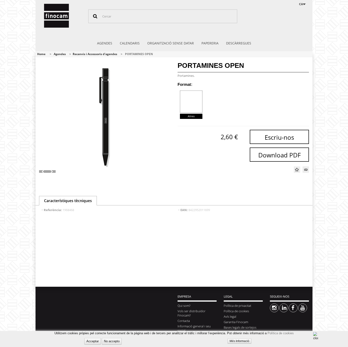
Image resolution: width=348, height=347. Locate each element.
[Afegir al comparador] (306, 169)
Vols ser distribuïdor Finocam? (191, 313)
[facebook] (293, 308)
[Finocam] (62, 16)
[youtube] (302, 308)
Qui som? (184, 306)
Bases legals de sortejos (240, 327)
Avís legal (230, 316)
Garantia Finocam (236, 322)
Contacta (184, 321)
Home (41, 54)
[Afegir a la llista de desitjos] (297, 169)
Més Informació (239, 341)
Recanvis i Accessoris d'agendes (95, 54)
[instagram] (274, 308)
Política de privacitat (237, 306)
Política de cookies (281, 333)
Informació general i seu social (194, 328)
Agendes (60, 54)
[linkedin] (283, 308)
